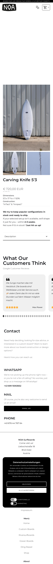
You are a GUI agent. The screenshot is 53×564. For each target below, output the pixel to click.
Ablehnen (26, 484)
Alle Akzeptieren (26, 490)
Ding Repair (26, 547)
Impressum (26, 510)
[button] (46, 7)
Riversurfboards (26, 535)
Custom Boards (26, 529)
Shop (26, 553)
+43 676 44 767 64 (13, 423)
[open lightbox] (26, 118)
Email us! (26, 408)
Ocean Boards (26, 541)
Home (26, 523)
